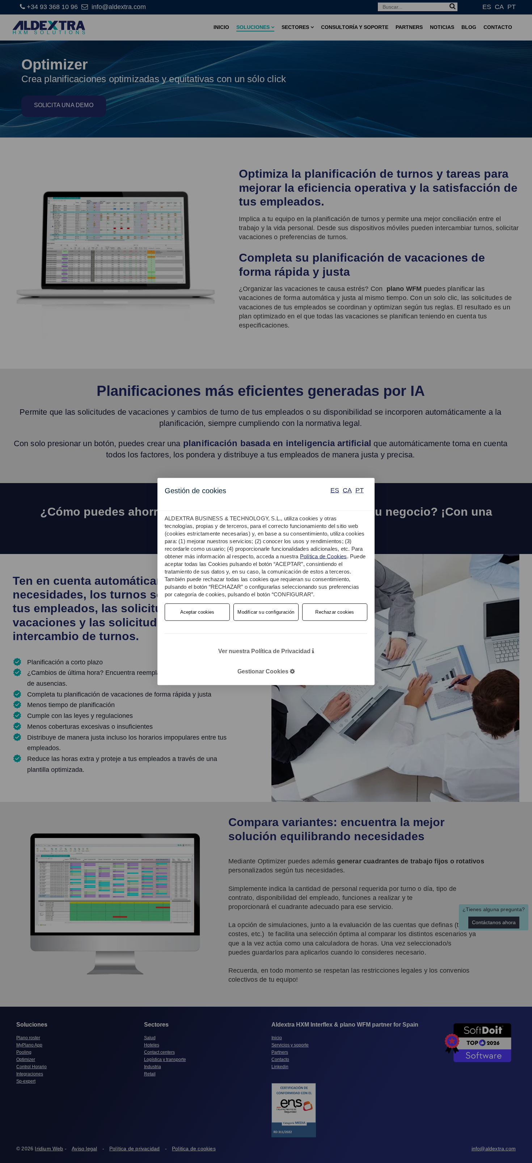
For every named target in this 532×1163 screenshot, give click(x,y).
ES (334, 490)
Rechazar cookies (334, 612)
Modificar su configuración (265, 612)
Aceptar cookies (197, 612)
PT (359, 490)
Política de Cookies (323, 556)
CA (347, 490)
